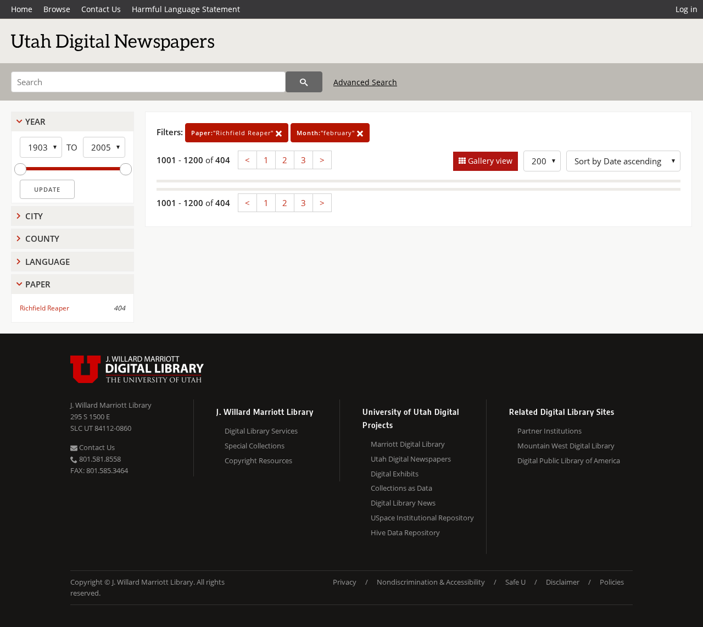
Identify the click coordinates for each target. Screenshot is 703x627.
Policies (612, 582)
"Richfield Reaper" (233, 133)
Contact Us (101, 9)
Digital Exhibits (395, 474)
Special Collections (254, 446)
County (42, 238)
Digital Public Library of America (568, 460)
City (34, 215)
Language (47, 261)
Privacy (344, 582)
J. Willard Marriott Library (111, 405)
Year (35, 121)
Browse (56, 9)
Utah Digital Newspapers (411, 459)
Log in (687, 9)
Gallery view (489, 161)
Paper (38, 284)
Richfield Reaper (44, 308)
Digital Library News (403, 503)
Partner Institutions (549, 431)
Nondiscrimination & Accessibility (431, 582)
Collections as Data (401, 488)
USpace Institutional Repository (422, 518)
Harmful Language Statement (186, 9)
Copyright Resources (258, 460)
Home (21, 9)
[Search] (304, 81)
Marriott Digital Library (408, 444)
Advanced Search (365, 82)
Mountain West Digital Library (566, 446)
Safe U (515, 582)
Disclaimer (562, 582)
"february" (327, 133)
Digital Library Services (261, 431)
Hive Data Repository (405, 532)
